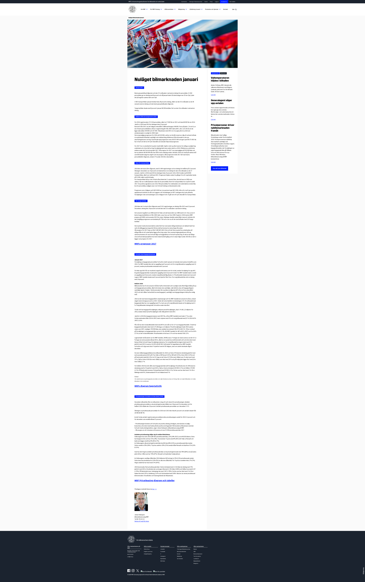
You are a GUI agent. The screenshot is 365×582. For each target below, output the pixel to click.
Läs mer (213, 95)
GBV (195, 551)
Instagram (163, 556)
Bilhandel (223, 73)
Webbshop (179, 556)
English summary (148, 551)
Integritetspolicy (148, 554)
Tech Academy (197, 556)
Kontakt (225, 9)
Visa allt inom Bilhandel (219, 168)
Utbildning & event (195, 9)
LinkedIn (162, 549)
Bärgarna (196, 563)
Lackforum (196, 558)
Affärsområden (169, 9)
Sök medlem (232, 1)
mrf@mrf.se (130, 556)
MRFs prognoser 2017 (145, 243)
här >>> (154, 489)
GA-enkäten (180, 558)
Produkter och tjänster (211, 9)
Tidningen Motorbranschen (195, 1)
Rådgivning (181, 9)
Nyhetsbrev (184, 1)
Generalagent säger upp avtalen (221, 102)
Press (211, 1)
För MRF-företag (155, 9)
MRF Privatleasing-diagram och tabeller (154, 480)
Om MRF (143, 9)
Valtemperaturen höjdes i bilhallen (220, 79)
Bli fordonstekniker (181, 551)
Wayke (195, 549)
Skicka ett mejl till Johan (141, 521)
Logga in (217, 1)
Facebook (162, 551)
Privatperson (224, 1)
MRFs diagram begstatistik (148, 386)
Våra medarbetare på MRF (133, 547)
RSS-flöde (162, 561)
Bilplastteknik (197, 561)
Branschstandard (198, 554)
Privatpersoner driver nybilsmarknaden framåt (222, 128)
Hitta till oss (147, 549)
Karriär (206, 1)
